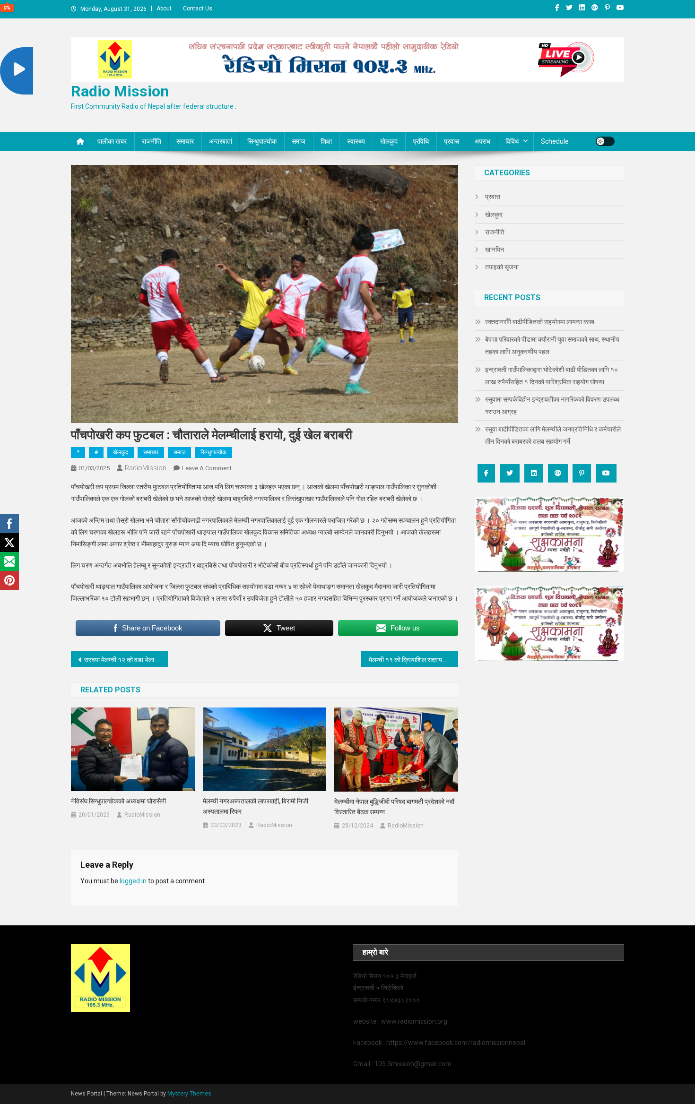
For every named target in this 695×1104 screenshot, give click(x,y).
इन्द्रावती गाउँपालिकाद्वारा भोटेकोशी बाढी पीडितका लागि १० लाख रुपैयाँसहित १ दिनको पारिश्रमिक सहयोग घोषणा (551, 376)
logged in (133, 881)
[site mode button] (605, 141)
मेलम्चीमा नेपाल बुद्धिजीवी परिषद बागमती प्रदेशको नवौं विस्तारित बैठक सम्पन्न (394, 807)
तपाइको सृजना (502, 267)
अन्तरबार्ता (220, 141)
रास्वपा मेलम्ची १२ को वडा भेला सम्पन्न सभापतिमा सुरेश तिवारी (126, 660)
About (164, 8)
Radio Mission (120, 91)
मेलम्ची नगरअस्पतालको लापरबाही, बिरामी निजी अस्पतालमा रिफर (255, 806)
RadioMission (145, 468)
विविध (512, 141)
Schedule (555, 141)
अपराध (482, 141)
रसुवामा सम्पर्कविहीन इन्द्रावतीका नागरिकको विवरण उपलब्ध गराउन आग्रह (552, 405)
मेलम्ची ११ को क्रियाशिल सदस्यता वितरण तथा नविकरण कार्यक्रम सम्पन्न (413, 660)
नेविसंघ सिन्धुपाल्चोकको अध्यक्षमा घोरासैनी (118, 801)
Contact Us (197, 8)
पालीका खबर (112, 141)
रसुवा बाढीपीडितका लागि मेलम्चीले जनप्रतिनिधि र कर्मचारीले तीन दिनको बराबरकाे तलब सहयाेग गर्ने (553, 435)
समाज (298, 141)
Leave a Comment (207, 468)
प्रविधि (421, 141)
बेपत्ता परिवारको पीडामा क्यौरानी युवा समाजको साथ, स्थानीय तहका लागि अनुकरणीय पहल (552, 345)
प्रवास (451, 141)
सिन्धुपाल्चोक (262, 141)
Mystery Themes (189, 1093)
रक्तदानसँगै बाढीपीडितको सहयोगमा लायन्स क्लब (539, 322)
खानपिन (494, 249)
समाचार (185, 141)
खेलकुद (389, 141)
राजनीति (151, 141)
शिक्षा (326, 141)
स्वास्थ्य (356, 141)
